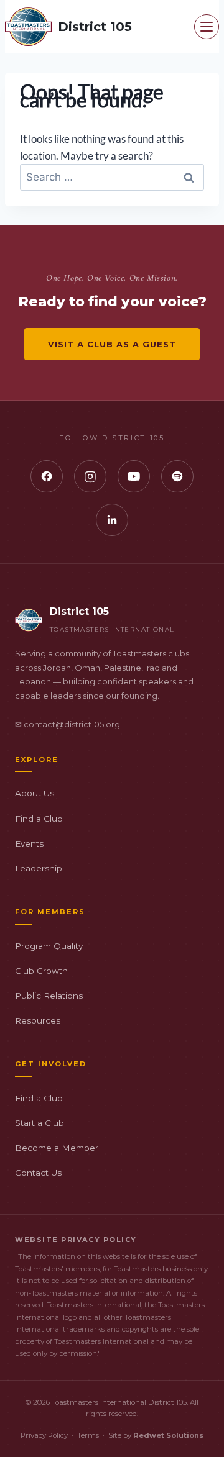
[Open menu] (206, 26)
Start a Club (39, 1123)
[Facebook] (46, 476)
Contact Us (38, 1173)
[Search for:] (112, 176)
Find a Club (39, 819)
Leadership (38, 868)
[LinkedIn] (112, 520)
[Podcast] (177, 476)
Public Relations (49, 996)
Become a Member (56, 1148)
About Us (34, 793)
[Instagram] (90, 476)
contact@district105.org (72, 724)
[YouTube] (134, 476)
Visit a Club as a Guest (112, 344)
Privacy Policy (44, 1435)
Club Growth (41, 971)
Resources (37, 1020)
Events (29, 843)
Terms (88, 1435)
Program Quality (49, 946)
